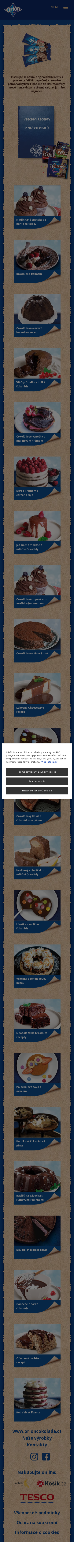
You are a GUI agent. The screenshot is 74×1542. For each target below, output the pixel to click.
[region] (37, 771)
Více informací (49, 761)
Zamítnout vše (37, 781)
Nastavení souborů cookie (37, 790)
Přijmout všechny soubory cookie (37, 771)
